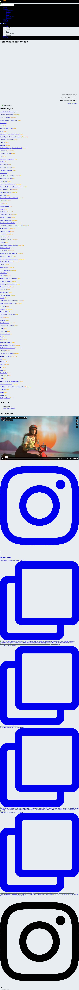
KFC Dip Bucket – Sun (6, 189)
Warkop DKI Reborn (5, 231)
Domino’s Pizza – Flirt (5, 192)
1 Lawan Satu (3, 173)
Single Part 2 (3, 145)
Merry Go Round (4, 292)
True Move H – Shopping (6, 353)
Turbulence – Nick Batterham (7, 139)
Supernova (2, 364)
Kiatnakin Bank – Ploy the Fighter (8, 253)
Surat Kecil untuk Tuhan (6, 128)
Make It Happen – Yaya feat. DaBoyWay (10, 381)
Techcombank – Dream (5, 214)
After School (3, 361)
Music (7, 13)
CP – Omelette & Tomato (6, 384)
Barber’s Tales (3, 200)
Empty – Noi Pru (4, 375)
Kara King (2, 298)
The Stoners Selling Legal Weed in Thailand (11, 148)
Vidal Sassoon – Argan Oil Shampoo (9, 300)
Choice (1, 328)
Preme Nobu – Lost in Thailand (7, 223)
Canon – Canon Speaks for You (7, 184)
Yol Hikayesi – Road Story (6, 256)
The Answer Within (5, 334)
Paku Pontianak (4, 164)
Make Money (3, 236)
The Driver (2, 142)
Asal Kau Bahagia (4, 311)
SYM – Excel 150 (4, 228)
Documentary (10, 16)
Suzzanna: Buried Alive (6, 342)
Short (7, 15)
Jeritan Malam (3, 273)
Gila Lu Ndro (3, 331)
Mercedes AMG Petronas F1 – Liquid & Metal (11, 225)
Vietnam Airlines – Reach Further (8, 303)
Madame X (2, 264)
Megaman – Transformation (7, 114)
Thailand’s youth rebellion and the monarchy (11, 136)
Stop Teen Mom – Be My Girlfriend (9, 198)
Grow (1, 370)
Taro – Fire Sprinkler (5, 117)
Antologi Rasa (3, 181)
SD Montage (3, 275)
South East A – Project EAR (7, 159)
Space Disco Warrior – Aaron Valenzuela (10, 134)
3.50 (1, 359)
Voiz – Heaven (3, 234)
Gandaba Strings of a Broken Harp (8, 120)
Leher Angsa (3, 350)
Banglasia (2, 209)
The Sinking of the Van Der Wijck (8, 284)
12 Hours (2, 125)
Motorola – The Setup (5, 356)
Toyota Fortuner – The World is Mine (9, 259)
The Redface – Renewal (6, 239)
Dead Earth (3, 389)
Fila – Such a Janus (4, 323)
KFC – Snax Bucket (5, 270)
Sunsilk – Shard (4, 267)
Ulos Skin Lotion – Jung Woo (7, 175)
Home (5, 7)
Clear (1, 317)
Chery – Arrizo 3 (4, 250)
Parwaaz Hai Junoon (5, 286)
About (5, 19)
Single (1, 336)
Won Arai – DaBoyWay (6, 167)
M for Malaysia (3, 150)
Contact (5, 21)
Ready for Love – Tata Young (7, 325)
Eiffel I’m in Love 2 (5, 248)
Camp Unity (3, 309)
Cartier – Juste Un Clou (5, 220)
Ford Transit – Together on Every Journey (10, 186)
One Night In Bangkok (5, 153)
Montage (8, 18)
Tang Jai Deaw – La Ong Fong (7, 314)
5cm (1, 367)
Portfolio (5, 9)
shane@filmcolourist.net (9, 408)
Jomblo (2, 392)
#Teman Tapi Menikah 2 (6, 170)
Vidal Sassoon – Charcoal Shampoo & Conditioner (12, 386)
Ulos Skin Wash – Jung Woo (7, 345)
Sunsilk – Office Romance (6, 261)
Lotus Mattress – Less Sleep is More (9, 245)
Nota (1, 156)
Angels (1, 339)
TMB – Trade (3, 211)
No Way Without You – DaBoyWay (9, 278)
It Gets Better (3, 195)
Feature (8, 12)
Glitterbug (2, 242)
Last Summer (3, 123)
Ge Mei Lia (3, 306)
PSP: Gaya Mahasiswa (5, 295)
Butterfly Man (3, 373)
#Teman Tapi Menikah (5, 217)
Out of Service (3, 289)
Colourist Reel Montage (6, 281)
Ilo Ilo (1, 131)
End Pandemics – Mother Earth (7, 348)
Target (1, 203)
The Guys (2, 161)
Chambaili (2, 320)
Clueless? (2, 395)
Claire (1, 378)
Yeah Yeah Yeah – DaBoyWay (7, 111)
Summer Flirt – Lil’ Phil (6, 178)
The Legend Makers (5, 398)
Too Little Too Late (4, 206)
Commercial (9, 10)
